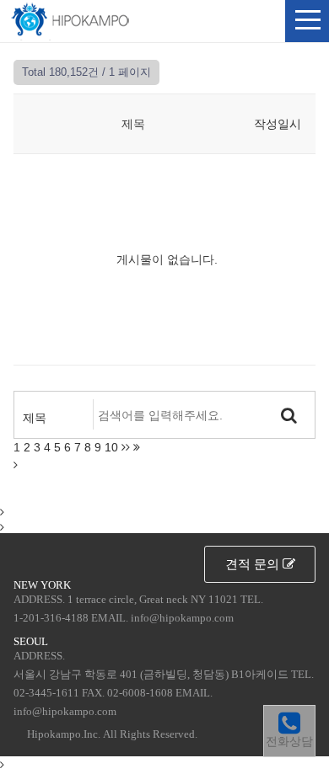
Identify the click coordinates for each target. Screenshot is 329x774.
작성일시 (277, 124)
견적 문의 (254, 564)
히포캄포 (70, 20)
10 (111, 447)
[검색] (289, 415)
